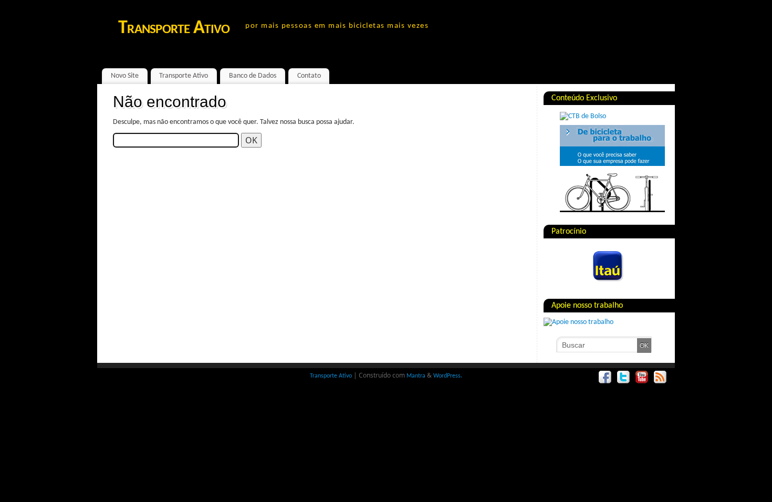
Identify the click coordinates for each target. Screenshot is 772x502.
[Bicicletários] (612, 210)
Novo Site (125, 76)
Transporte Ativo (173, 28)
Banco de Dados (252, 76)
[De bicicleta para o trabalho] (612, 164)
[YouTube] (642, 377)
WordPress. (447, 376)
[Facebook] (605, 377)
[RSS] (660, 377)
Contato (309, 76)
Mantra (415, 376)
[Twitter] (623, 377)
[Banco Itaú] (594, 284)
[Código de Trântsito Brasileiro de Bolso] (583, 116)
